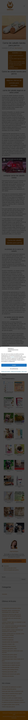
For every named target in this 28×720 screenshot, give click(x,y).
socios (12, 357)
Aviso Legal (24, 371)
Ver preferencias (14, 368)
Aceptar (14, 365)
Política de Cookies (5, 371)
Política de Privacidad (16, 371)
